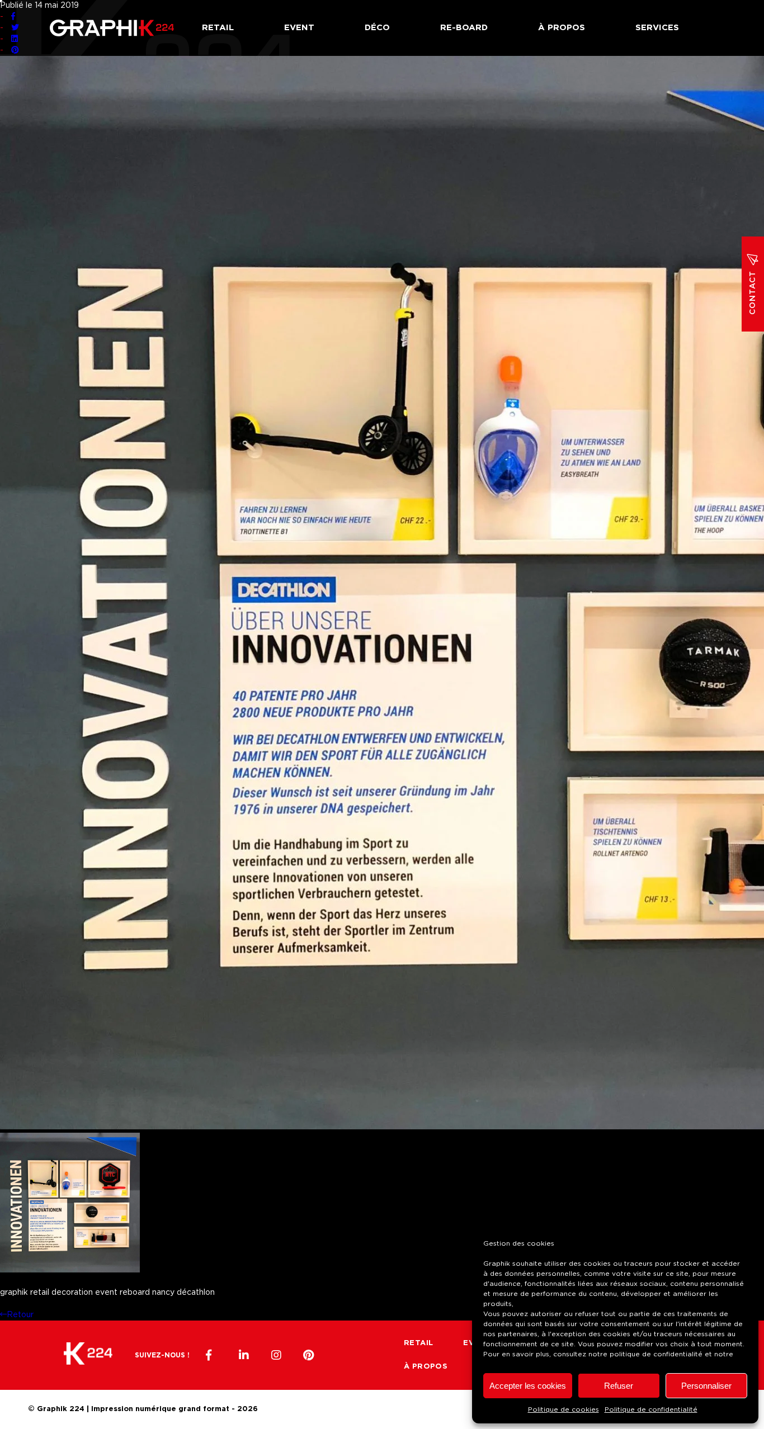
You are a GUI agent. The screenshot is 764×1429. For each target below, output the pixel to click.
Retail (218, 27)
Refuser (618, 1385)
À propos (561, 27)
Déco (377, 27)
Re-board (464, 27)
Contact (753, 293)
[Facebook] (211, 1355)
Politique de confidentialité (651, 1409)
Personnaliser (706, 1385)
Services (657, 27)
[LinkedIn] (243, 1355)
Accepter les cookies (527, 1385)
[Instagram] (276, 1355)
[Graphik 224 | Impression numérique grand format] (88, 1355)
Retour (20, 1315)
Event (299, 27)
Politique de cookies (563, 1409)
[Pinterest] (308, 1355)
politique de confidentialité (656, 1354)
